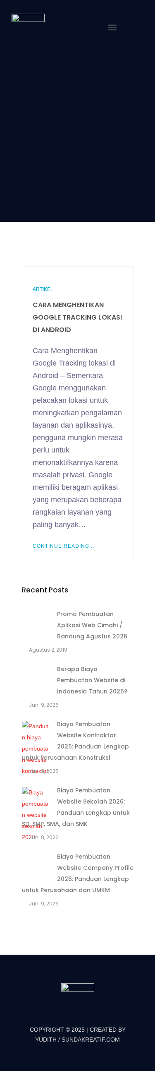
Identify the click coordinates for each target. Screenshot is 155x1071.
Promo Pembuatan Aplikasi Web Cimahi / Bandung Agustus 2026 (92, 625)
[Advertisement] (77, 132)
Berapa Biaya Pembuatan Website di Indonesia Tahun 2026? (92, 680)
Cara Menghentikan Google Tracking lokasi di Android (77, 317)
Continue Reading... (63, 546)
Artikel (43, 289)
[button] (112, 27)
